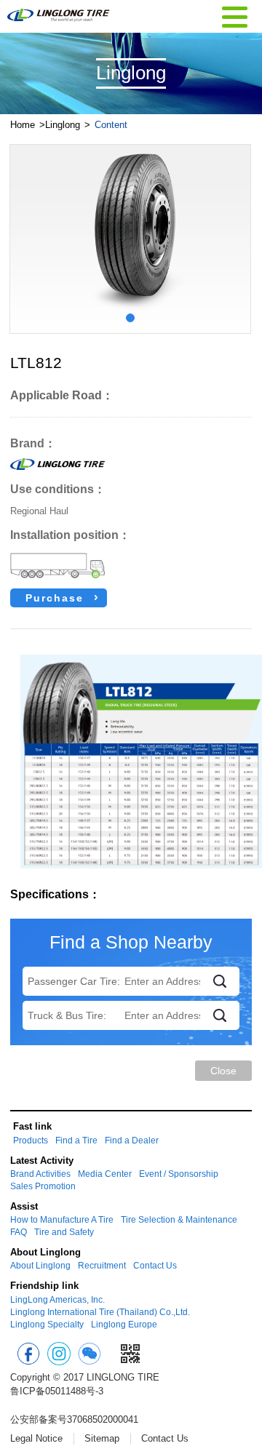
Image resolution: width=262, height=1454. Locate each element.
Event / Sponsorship (178, 1174)
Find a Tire (76, 1140)
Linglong (62, 124)
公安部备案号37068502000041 (74, 1419)
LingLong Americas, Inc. (57, 1300)
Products (30, 1140)
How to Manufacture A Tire (62, 1220)
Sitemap (101, 1438)
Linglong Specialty (47, 1324)
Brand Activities (40, 1174)
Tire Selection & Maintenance (179, 1220)
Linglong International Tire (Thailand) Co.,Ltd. (100, 1312)
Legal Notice (36, 1438)
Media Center (105, 1174)
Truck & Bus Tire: (67, 1015)
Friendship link (44, 1285)
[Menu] (234, 15)
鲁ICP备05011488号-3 (56, 1391)
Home (22, 124)
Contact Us (155, 1266)
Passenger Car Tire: (74, 981)
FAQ (18, 1232)
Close (223, 1070)
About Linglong (45, 1252)
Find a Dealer (132, 1140)
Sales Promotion (43, 1186)
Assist (24, 1206)
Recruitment (102, 1266)
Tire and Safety (64, 1232)
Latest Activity (42, 1160)
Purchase (54, 598)
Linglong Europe (124, 1324)
